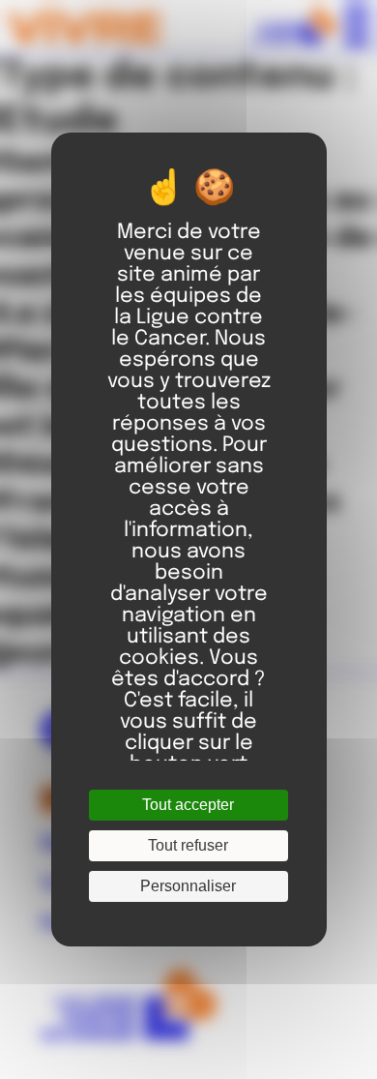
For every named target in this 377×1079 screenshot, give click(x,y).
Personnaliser (188, 886)
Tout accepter (188, 804)
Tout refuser (188, 845)
